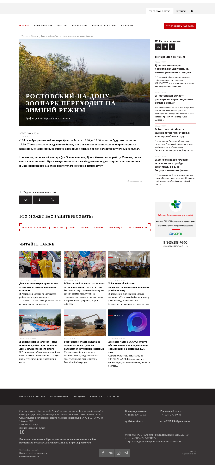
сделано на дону (137, 228)
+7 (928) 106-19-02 (135, 414)
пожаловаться (136, 181)
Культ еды (127, 26)
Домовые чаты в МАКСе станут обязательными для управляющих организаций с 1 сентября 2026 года (129, 347)
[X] (52, 200)
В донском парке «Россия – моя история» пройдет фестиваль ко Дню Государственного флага (38, 345)
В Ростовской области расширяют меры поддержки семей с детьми (84, 285)
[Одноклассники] (39, 200)
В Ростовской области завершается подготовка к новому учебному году (128, 287)
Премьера (62, 26)
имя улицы (115, 228)
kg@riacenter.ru (134, 421)
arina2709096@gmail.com (175, 421)
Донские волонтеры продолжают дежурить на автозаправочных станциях (38, 287)
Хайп (72, 228)
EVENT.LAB (96, 397)
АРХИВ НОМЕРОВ (58, 397)
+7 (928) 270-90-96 (170, 414)
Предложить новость (180, 26)
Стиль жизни (79, 26)
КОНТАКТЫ (112, 397)
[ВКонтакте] (25, 200)
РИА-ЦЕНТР (79, 397)
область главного (92, 228)
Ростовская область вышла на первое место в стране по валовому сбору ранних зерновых (84, 345)
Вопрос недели (43, 26)
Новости (24, 26)
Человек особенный (104, 26)
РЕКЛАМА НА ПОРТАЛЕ (32, 397)
